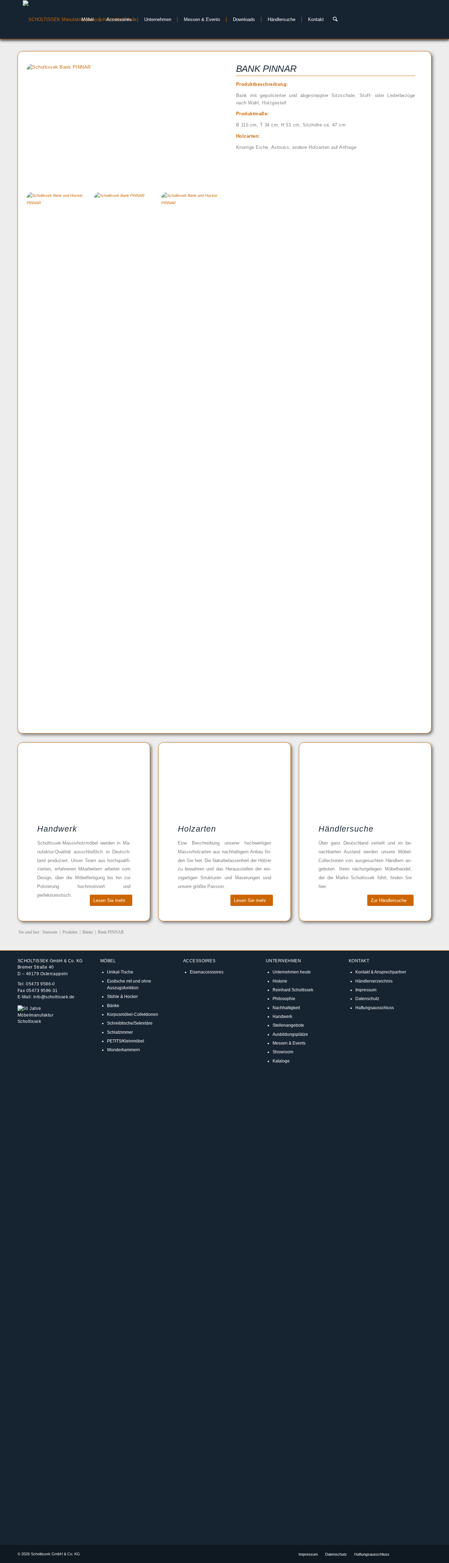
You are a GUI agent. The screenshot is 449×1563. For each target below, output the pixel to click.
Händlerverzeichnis (374, 981)
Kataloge (281, 1061)
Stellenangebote (288, 1025)
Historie (280, 981)
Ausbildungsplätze (290, 1034)
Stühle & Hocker (122, 996)
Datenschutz (367, 998)
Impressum (365, 989)
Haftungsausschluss (374, 1007)
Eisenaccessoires (206, 972)
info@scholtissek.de (54, 996)
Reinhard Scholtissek (293, 989)
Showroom (283, 1051)
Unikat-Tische (120, 972)
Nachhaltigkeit (286, 1007)
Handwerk (282, 1016)
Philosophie (284, 998)
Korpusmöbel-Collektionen (132, 1014)
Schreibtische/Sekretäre (130, 1023)
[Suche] (335, 19)
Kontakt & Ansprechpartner (380, 972)
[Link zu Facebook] (405, 1554)
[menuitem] (86, 19)
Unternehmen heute (292, 972)
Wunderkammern (123, 1049)
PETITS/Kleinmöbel (125, 1041)
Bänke (113, 1005)
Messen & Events (289, 1043)
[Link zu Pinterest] (426, 1554)
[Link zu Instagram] (415, 1554)
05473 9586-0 (40, 984)
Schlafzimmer (120, 1032)
